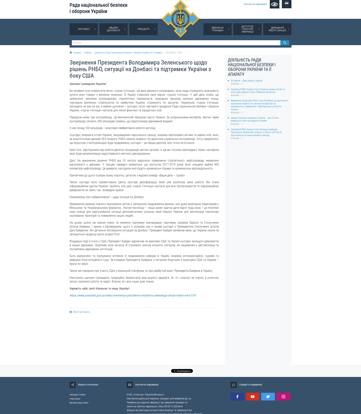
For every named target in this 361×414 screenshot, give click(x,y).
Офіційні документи (113, 29)
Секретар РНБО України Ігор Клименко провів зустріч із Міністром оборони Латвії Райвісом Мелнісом (258, 90)
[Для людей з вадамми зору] (274, 4)
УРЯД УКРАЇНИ (75, 399)
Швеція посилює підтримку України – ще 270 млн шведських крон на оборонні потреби (255, 119)
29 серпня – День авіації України (246, 80)
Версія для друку (81, 311)
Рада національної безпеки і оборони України (98, 8)
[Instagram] (283, 396)
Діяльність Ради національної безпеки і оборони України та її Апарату (128, 52)
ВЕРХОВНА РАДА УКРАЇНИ (79, 403)
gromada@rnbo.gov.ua (180, 398)
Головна (77, 52)
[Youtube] (252, 396)
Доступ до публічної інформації (247, 29)
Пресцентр (143, 29)
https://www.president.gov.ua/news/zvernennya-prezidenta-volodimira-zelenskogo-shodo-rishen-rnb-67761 (133, 295)
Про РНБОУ (84, 29)
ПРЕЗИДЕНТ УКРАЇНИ (78, 394)
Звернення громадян (218, 29)
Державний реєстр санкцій (277, 29)
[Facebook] (237, 396)
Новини (87, 52)
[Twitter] (268, 396)
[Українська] (286, 3)
